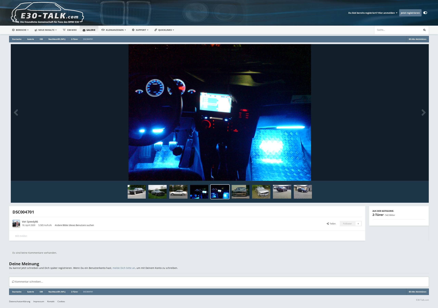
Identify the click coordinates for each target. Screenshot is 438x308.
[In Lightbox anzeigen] (219, 112)
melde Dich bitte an (124, 268)
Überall (411, 29)
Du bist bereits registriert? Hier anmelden (372, 12)
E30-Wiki (72, 29)
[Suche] (424, 30)
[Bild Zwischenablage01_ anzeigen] (261, 192)
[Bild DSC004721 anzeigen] (199, 192)
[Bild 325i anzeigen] (137, 192)
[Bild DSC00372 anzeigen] (282, 192)
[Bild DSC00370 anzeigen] (303, 192)
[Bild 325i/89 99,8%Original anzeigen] (178, 192)
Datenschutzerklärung (19, 301)
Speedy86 (32, 221)
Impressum (38, 301)
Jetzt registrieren (410, 12)
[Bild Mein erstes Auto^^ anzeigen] (157, 192)
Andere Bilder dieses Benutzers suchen (74, 225)
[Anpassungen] (425, 12)
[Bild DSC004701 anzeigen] (220, 192)
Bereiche (21, 29)
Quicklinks (165, 29)
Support (141, 29)
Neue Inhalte (46, 29)
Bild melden (21, 235)
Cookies (61, 301)
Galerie (90, 29)
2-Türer (378, 215)
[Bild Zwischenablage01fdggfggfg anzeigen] (240, 192)
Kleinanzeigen (115, 29)
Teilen (332, 223)
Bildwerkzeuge (413, 174)
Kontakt (50, 301)
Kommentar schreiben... (29, 281)
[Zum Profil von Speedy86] (16, 223)
